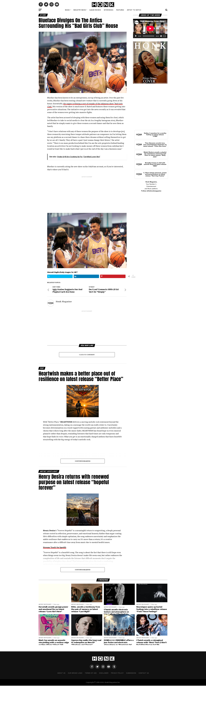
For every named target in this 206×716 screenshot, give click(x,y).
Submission (131, 673)
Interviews (108, 10)
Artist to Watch (134, 10)
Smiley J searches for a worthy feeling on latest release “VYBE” (155, 134)
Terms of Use (91, 673)
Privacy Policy (117, 673)
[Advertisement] (87, 193)
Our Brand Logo (75, 673)
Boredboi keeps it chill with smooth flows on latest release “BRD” (155, 164)
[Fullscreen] (165, 36)
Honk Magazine (64, 301)
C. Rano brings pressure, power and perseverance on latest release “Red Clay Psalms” (155, 174)
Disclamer (103, 673)
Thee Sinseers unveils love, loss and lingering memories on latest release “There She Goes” (155, 144)
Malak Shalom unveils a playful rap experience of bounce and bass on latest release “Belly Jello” (155, 154)
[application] (150, 28)
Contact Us (144, 673)
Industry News (79, 10)
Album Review (95, 10)
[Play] (136, 36)
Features (120, 10)
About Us (61, 673)
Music (67, 10)
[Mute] (161, 36)
